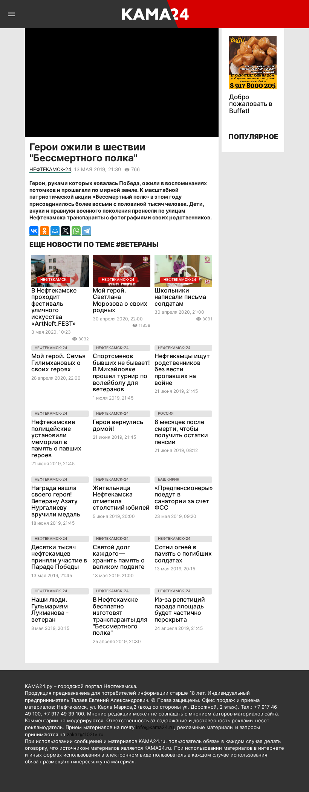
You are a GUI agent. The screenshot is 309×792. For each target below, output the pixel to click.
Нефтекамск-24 (50, 169)
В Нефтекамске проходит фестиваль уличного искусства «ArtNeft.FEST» (53, 306)
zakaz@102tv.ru (85, 734)
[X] (65, 231)
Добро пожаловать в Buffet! (250, 104)
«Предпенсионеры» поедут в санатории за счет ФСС (183, 498)
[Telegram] (86, 231)
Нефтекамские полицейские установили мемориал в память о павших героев (56, 438)
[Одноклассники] (44, 231)
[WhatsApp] (76, 231)
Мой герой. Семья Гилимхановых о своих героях (58, 362)
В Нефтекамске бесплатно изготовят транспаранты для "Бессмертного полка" (120, 616)
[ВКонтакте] (33, 231)
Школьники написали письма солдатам (180, 296)
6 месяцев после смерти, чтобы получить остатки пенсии (181, 432)
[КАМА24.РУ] (154, 14)
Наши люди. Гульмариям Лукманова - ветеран (50, 609)
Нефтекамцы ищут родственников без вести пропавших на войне (182, 369)
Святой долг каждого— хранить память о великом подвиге (119, 557)
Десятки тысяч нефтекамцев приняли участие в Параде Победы (59, 557)
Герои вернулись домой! (118, 425)
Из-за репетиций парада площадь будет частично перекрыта (179, 609)
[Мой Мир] (55, 231)
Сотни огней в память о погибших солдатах (183, 553)
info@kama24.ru (155, 727)
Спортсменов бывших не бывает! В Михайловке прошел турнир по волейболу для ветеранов (121, 372)
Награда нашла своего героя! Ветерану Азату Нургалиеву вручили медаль (55, 501)
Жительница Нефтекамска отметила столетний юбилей (121, 498)
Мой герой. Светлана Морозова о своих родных (120, 300)
